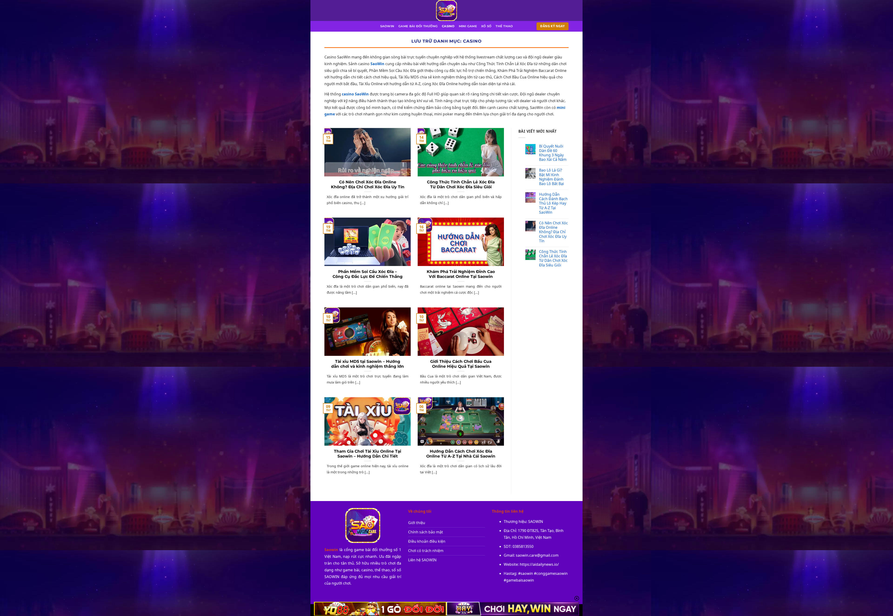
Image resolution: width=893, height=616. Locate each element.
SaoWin (377, 63)
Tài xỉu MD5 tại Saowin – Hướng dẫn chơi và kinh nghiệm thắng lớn (367, 364)
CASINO (448, 26)
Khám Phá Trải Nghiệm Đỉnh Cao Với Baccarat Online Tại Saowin (461, 274)
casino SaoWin (355, 94)
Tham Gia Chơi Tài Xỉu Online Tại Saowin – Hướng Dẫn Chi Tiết (367, 454)
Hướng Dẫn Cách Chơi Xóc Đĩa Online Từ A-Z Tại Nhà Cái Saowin (460, 454)
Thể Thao (504, 26)
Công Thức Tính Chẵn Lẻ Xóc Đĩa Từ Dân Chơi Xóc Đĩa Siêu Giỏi (461, 184)
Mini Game (468, 26)
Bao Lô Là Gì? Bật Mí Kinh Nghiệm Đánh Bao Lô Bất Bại (551, 177)
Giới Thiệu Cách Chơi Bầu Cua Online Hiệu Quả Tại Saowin (460, 364)
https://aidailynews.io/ (539, 564)
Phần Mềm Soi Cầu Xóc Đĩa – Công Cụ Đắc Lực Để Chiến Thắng (368, 274)
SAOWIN (387, 26)
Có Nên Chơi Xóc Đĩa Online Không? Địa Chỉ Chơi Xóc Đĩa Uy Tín (367, 184)
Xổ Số (486, 26)
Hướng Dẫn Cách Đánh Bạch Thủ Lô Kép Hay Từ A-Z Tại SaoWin (553, 203)
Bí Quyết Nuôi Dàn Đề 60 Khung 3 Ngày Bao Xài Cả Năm (552, 153)
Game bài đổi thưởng (418, 26)
